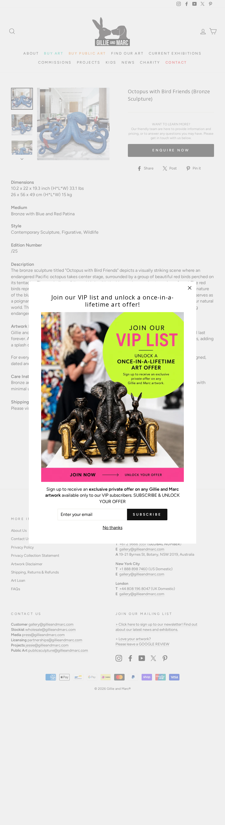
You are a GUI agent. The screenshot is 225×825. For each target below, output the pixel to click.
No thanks (112, 527)
